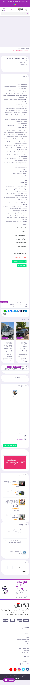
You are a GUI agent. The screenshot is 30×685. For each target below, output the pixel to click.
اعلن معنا (27, 642)
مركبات (23, 48)
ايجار (25, 568)
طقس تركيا (26, 650)
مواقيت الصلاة (25, 652)
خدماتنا (27, 637)
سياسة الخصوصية (25, 635)
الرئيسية (27, 48)
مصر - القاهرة (22, 62)
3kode (17, 676)
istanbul (25, 662)
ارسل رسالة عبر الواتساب (19, 261)
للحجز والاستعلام (20, 202)
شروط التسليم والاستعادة (23, 639)
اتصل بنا (27, 644)
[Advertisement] (15, 31)
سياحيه (14, 568)
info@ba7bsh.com (22, 664)
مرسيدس (18, 48)
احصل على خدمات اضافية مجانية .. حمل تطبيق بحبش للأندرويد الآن (15, 1)
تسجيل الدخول (16, 367)
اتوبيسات (20, 568)
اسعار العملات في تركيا (24, 648)
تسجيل (9, 367)
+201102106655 (22, 266)
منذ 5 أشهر (23, 351)
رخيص (5, 568)
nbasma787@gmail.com (18, 436)
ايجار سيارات (17, 110)
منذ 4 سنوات (22, 64)
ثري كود (5, 676)
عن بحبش (27, 633)
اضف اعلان (11, 680)
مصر (10, 9)
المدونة (27, 646)
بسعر (10, 568)
